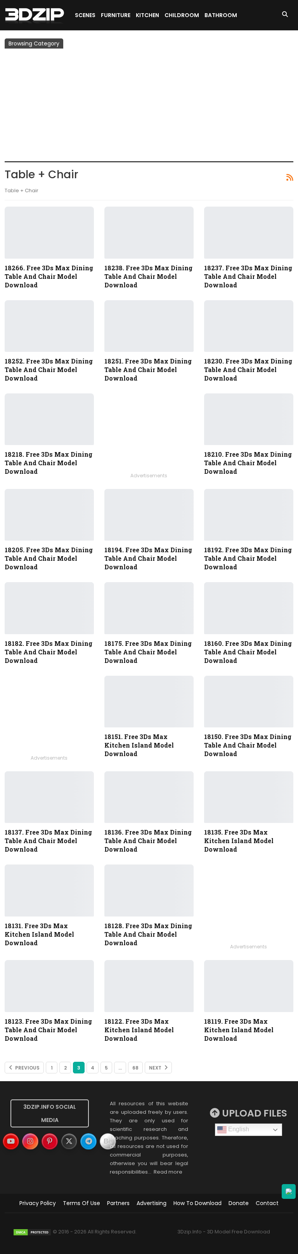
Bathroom (220, 15)
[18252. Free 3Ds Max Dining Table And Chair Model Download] (49, 326)
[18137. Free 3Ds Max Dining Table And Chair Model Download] (49, 797)
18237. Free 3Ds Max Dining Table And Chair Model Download (248, 276)
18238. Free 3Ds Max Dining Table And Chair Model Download (148, 276)
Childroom (182, 15)
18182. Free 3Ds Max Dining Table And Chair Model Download (48, 651)
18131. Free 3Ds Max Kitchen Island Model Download (39, 934)
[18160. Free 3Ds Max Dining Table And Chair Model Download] (248, 608)
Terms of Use (81, 1203)
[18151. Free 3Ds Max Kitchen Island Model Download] (149, 701)
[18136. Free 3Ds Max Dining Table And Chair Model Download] (149, 797)
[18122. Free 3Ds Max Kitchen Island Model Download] (149, 986)
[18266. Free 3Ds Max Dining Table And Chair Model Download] (49, 232)
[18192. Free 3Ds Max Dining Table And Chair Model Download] (248, 515)
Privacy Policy (37, 1203)
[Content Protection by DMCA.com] (32, 1231)
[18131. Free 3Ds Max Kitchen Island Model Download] (49, 890)
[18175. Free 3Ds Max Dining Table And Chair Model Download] (149, 608)
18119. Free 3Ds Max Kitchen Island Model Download (239, 1029)
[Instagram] (30, 1141)
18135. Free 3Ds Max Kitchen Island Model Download (239, 840)
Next (156, 1067)
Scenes (85, 15)
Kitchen (147, 15)
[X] (69, 1141)
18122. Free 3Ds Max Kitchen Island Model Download (139, 1029)
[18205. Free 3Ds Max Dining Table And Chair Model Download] (49, 515)
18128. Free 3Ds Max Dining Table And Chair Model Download (148, 934)
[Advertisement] (149, 106)
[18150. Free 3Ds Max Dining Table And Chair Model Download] (248, 701)
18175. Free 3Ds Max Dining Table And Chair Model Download (148, 651)
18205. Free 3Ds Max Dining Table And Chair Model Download (49, 558)
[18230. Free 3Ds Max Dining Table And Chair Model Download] (248, 326)
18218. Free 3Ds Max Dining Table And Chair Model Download (48, 462)
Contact (267, 1203)
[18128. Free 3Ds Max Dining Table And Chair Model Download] (149, 890)
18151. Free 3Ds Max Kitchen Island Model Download (139, 745)
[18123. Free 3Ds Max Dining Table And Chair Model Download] (49, 986)
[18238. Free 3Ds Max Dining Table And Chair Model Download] (149, 232)
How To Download (197, 1203)
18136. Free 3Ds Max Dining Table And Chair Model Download (148, 840)
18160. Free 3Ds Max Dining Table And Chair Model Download (248, 651)
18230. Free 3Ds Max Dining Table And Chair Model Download (248, 369)
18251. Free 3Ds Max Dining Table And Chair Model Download (148, 369)
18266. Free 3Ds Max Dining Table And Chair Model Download (49, 276)
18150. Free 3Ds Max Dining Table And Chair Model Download (247, 745)
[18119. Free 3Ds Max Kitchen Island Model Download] (248, 986)
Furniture (115, 15)
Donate (239, 1203)
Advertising (151, 1203)
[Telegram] (88, 1141)
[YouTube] (11, 1141)
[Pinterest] (50, 1141)
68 (135, 1067)
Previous (27, 1067)
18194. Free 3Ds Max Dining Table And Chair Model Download (148, 558)
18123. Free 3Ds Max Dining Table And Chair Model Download (48, 1029)
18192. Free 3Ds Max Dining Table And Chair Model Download (248, 558)
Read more (168, 1172)
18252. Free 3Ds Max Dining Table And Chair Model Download (49, 369)
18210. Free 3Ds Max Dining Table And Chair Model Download (248, 462)
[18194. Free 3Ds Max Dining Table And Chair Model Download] (149, 515)
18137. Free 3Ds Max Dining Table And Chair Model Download (48, 840)
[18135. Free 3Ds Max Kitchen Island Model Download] (248, 797)
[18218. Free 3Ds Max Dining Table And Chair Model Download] (49, 419)
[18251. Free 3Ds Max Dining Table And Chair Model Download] (149, 326)
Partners (118, 1203)
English (238, 1129)
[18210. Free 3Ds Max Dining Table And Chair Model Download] (248, 419)
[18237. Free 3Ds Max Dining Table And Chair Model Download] (248, 232)
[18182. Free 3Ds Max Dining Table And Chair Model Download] (49, 608)
